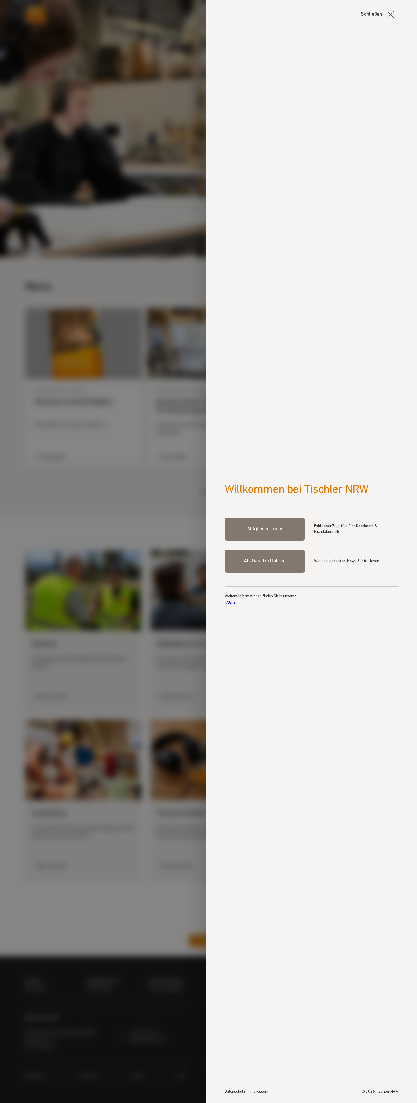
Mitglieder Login (264, 529)
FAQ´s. (230, 602)
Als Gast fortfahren (264, 561)
